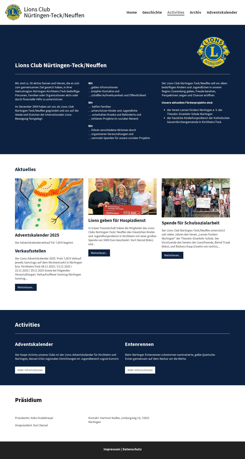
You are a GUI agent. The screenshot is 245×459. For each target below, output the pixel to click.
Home (131, 12)
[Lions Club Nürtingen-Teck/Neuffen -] (13, 12)
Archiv (195, 12)
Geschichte (152, 12)
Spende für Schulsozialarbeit (191, 223)
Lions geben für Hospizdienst (117, 220)
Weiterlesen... (26, 287)
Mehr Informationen (30, 370)
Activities (175, 12)
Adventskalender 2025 (37, 235)
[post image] (49, 204)
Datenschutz (132, 449)
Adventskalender (222, 12)
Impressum (112, 449)
